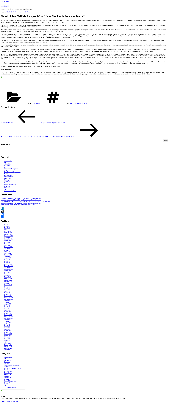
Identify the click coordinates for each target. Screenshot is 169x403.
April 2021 (7, 291)
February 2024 (8, 255)
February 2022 (8, 278)
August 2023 (7, 258)
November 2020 (8, 299)
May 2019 (7, 327)
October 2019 (8, 319)
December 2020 (8, 297)
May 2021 (7, 289)
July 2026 (7, 225)
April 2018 (7, 341)
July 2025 (7, 242)
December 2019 (8, 316)
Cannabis (6, 167)
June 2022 (7, 274)
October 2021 (8, 285)
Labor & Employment (10, 184)
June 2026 (7, 226)
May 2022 (7, 275)
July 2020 (7, 305)
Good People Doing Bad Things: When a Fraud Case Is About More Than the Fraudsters (25, 201)
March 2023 (7, 262)
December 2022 (8, 264)
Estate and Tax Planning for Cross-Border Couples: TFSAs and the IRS (21, 198)
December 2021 (8, 281)
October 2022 (8, 267)
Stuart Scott (30, 12)
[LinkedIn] (84, 208)
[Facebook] (84, 214)
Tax (5, 189)
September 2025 (8, 239)
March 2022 (7, 277)
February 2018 (8, 345)
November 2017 (8, 349)
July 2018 (7, 337)
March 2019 (7, 330)
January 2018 (8, 346)
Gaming (6, 180)
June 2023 (7, 261)
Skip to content (5, 1)
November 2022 (8, 266)
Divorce (71, 103)
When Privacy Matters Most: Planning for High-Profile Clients (18, 204)
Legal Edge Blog (5, 6)
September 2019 (8, 321)
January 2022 (8, 280)
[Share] (84, 216)
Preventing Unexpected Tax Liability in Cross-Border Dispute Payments (21, 200)
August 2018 (7, 335)
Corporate (7, 170)
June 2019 (7, 326)
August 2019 (7, 323)
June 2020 (7, 307)
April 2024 (7, 251)
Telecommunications (10, 191)
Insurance (7, 183)
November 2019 (8, 318)
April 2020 (7, 310)
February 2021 (8, 294)
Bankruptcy (7, 165)
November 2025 (8, 237)
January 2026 (8, 234)
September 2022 (8, 269)
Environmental (8, 175)
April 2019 (7, 329)
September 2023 (8, 256)
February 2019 (8, 332)
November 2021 (8, 283)
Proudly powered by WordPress (9, 401)
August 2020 (7, 304)
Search (3, 138)
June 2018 (7, 338)
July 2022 (7, 272)
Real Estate (7, 187)
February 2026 (8, 232)
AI (5, 162)
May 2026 (7, 228)
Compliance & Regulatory (11, 168)
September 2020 (8, 302)
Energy (6, 173)
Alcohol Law (8, 164)
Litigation (7, 186)
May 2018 (7, 340)
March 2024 (7, 253)
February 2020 (8, 313)
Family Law (36, 103)
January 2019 (8, 334)
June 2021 (7, 288)
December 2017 (8, 348)
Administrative (8, 161)
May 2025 (7, 243)
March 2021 (7, 292)
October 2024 (8, 248)
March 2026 (7, 231)
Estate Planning (8, 176)
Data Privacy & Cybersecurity (12, 172)
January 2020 (8, 315)
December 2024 (8, 247)
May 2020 (7, 308)
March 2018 (7, 343)
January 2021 (8, 296)
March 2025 (7, 245)
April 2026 (7, 229)
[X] (84, 211)
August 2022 (7, 270)
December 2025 (8, 236)
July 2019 (7, 324)
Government (7, 181)
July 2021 (7, 286)
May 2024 (7, 250)
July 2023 (7, 259)
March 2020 (7, 311)
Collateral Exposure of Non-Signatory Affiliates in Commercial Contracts (21, 203)
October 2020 (8, 300)
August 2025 (7, 240)
